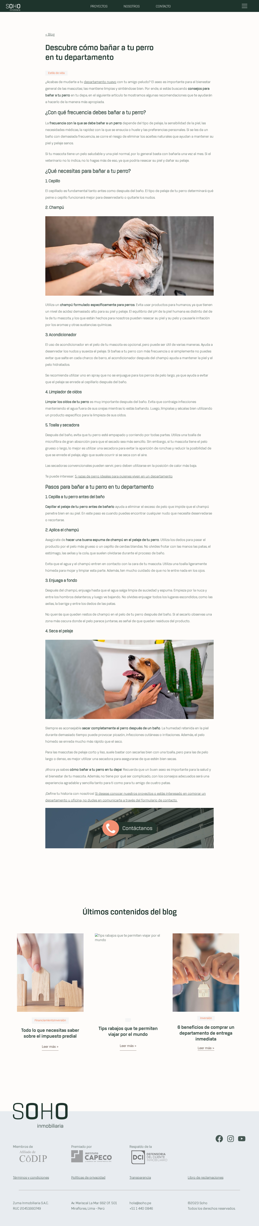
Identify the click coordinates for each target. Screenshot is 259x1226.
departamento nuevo (100, 82)
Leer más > (50, 1047)
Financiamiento (44, 1020)
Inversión (60, 1020)
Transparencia (140, 1178)
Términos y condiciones (31, 1178)
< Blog (50, 34)
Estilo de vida (56, 73)
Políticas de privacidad (88, 1178)
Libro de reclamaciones (205, 1178)
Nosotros (132, 6)
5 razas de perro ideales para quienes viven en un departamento (124, 476)
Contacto (163, 6)
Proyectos (98, 6)
